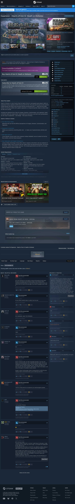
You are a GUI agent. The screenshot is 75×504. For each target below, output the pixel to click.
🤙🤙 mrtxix (7, 421)
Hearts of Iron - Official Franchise (20, 14)
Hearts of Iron (59, 105)
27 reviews (6, 402)
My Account (67, 497)
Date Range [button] (30, 260)
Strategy (48, 51)
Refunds (54, 500)
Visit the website (55, 109)
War (69, 51)
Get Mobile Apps (68, 492)
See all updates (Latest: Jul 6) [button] (10, 204)
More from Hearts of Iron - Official (22, 219)
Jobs (44, 492)
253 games (6, 383)
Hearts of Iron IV (31, 14)
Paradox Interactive (61, 47)
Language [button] (22, 260)
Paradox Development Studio (63, 46)
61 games (6, 276)
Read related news (55, 130)
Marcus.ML (7, 275)
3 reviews (6, 328)
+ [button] (71, 51)
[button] (3, 6)
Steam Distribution (34, 497)
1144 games (7, 423)
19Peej (6, 436)
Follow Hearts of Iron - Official (20, 222)
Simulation (53, 51)
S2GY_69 (7, 310)
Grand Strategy (64, 51)
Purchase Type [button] (13, 260)
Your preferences (70, 248)
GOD (6, 399)
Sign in (2, 54)
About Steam (33, 490)
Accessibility (55, 492)
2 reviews (6, 343)
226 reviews (7, 424)
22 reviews (6, 277)
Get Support (67, 495)
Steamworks (32, 495)
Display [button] (44, 260)
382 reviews (7, 359)
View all (68, 233)
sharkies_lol (7, 341)
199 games (6, 401)
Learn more (45, 93)
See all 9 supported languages (57, 95)
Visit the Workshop (56, 132)
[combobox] (59, 6)
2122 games (7, 357)
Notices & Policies (56, 495)
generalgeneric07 (8, 382)
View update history (56, 128)
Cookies (54, 497)
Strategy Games (9, 14)
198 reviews (7, 438)
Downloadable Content (39, 14)
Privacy (54, 490)
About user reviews (62, 248)
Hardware (45, 495)
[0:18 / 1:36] (23, 30)
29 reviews (6, 313)
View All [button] (46, 181)
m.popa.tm (7, 326)
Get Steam (67, 490)
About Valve (45, 490)
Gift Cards (32, 500)
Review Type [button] (4, 260)
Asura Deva (7, 356)
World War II (58, 51)
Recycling (45, 497)
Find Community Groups (57, 134)
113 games (6, 312)
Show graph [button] (69, 260)
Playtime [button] (38, 260)
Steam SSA (32, 492)
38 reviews (6, 297)
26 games (6, 296)
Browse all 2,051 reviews (25, 472)
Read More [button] (44, 459)
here (29, 237)
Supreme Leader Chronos (10, 295)
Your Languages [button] (8, 265)
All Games (3, 14)
